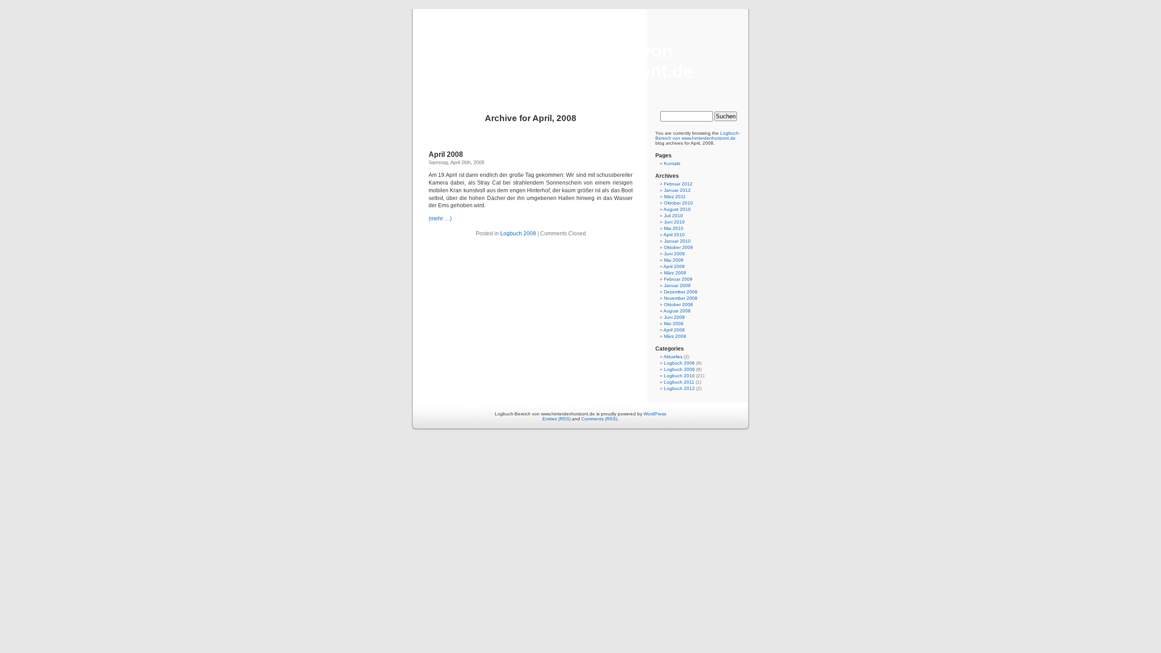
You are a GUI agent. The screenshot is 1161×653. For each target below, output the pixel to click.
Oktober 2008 (678, 304)
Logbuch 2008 (518, 233)
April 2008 (446, 154)
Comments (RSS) (599, 418)
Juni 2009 (674, 253)
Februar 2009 (678, 279)
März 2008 (675, 336)
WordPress (655, 413)
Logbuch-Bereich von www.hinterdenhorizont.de (580, 61)
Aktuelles (673, 356)
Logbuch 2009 (679, 369)
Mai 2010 (673, 228)
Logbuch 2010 (679, 375)
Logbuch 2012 (679, 388)
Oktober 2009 (678, 247)
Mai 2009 (673, 260)
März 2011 (675, 196)
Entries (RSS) (556, 418)
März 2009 (675, 272)
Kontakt (672, 163)
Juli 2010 (673, 215)
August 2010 (677, 209)
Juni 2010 (674, 221)
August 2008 (677, 310)
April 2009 (674, 266)
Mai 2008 (673, 323)
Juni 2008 (674, 317)
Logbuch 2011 (679, 382)
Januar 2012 (677, 190)
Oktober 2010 (678, 202)
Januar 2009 (677, 285)
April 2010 (674, 234)
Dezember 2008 (681, 291)
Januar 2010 (677, 241)
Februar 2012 (678, 183)
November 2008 (681, 298)
